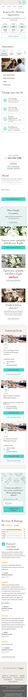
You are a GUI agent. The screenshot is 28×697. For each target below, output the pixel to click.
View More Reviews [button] (8, 657)
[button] (23, 2)
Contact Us (14, 675)
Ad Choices (14, 681)
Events (20, 6)
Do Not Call (19, 679)
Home (3, 6)
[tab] (4, 52)
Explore (9, 6)
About (14, 6)
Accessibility (8, 679)
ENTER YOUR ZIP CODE (10, 499)
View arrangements (13, 280)
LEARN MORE (13, 222)
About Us (5, 675)
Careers (22, 675)
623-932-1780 (15, 158)
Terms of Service (19, 677)
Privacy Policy (7, 677)
